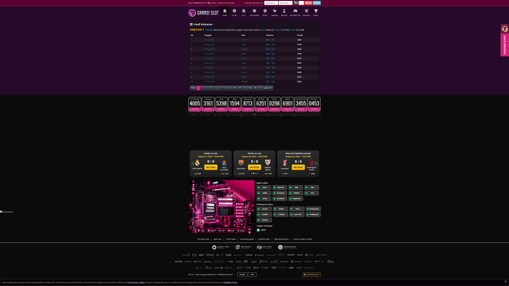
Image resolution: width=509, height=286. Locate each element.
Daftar (317, 3)
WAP (252, 274)
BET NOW (223, 167)
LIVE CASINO (254, 15)
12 (245, 88)
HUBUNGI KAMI (264, 239)
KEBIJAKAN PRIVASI (281, 239)
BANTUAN (218, 239)
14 (255, 88)
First (193, 88)
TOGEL (234, 15)
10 (235, 88)
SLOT (244, 15)
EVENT (316, 15)
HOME (224, 15)
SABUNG (274, 15)
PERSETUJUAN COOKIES (302, 239)
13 (250, 88)
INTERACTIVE (295, 15)
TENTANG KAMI (203, 239)
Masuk (308, 3)
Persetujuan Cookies (136, 282)
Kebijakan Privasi (230, 282)
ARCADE (284, 15)
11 (240, 88)
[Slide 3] (255, 173)
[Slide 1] (251, 173)
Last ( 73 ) (268, 88)
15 (260, 88)
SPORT (265, 15)
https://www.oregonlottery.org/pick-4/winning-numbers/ (236, 30)
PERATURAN (231, 239)
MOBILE (242, 274)
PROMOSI (306, 15)
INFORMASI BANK (247, 239)
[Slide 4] (257, 173)
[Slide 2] (253, 173)
